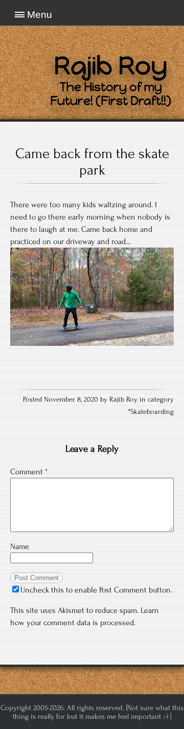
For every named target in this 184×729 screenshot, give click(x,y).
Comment (29, 471)
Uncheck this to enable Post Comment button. (96, 589)
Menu (39, 14)
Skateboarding (152, 412)
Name (19, 546)
